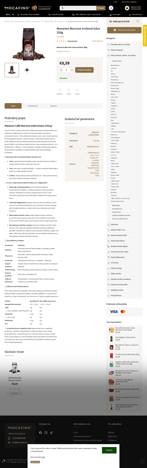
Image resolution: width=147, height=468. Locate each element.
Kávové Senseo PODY (119, 235)
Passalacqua (115, 80)
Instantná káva (117, 209)
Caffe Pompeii (115, 181)
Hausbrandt (114, 85)
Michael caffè (115, 175)
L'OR (112, 129)
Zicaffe (113, 178)
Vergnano (114, 172)
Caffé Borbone (115, 91)
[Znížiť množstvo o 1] (61, 70)
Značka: (97, 41)
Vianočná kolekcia (118, 241)
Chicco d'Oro (115, 166)
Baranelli (113, 192)
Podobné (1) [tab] (33, 106)
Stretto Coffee (115, 152)
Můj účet (111, 432)
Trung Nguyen (115, 138)
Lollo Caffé (114, 97)
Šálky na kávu (116, 273)
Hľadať (101, 8)
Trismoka (114, 195)
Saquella (113, 190)
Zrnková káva (117, 61)
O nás (115, 2)
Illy (112, 71)
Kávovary (114, 224)
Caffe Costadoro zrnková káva (120, 198)
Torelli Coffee (115, 187)
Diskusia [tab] (53, 106)
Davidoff (113, 149)
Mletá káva (116, 205)
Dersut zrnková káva (117, 201)
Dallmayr (114, 143)
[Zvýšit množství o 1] (19, 389)
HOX (24, 462)
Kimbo (113, 74)
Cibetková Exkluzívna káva (121, 215)
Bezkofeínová (115, 65)
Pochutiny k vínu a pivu (119, 251)
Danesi (113, 109)
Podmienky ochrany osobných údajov (88, 440)
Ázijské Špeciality (117, 257)
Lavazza (113, 68)
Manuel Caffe (115, 88)
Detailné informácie (63, 51)
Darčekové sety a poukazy (121, 279)
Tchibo (113, 111)
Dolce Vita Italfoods (117, 83)
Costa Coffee (115, 140)
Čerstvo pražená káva (119, 219)
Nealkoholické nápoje (119, 246)
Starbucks (114, 135)
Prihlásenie (112, 440)
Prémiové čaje (116, 268)
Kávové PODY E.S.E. (118, 230)
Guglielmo (114, 106)
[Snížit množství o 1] (10, 389)
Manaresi (114, 155)
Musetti (113, 100)
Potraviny (114, 262)
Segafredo (114, 158)
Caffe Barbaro (115, 123)
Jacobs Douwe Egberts (118, 132)
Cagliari (113, 103)
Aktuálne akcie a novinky (120, 44)
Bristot (113, 94)
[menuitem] (31, 14)
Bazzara (113, 146)
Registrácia (112, 436)
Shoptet (13, 462)
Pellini (113, 169)
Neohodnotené (72, 41)
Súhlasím (109, 450)
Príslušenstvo (116, 295)
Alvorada (114, 117)
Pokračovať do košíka (126, 30)
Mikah (113, 161)
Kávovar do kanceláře (119, 284)
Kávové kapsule (117, 50)
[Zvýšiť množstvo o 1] (72, 70)
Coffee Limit (114, 184)
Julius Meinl (114, 77)
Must (112, 120)
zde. (43, 457)
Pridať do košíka (84, 70)
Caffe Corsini (115, 164)
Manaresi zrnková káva (94, 133)
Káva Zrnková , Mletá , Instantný (123, 55)
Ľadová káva (116, 212)
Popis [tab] (13, 106)
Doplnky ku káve (117, 290)
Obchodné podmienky (129, 2)
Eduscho (113, 114)
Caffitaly (113, 126)
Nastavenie (35, 462)
